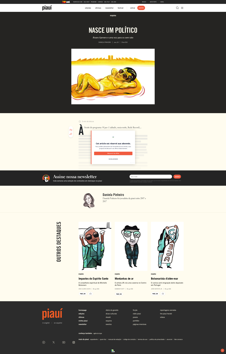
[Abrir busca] (177, 8)
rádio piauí (137, 313)
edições (88, 8)
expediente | (94, 339)
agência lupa (97, 333)
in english (46, 323)
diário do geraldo (112, 310)
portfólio (136, 321)
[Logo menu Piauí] (47, 8)
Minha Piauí (83, 321)
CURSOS (100, 2)
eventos (109, 324)
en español (58, 323)
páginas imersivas (139, 324)
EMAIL (162, 2)
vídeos (162, 317)
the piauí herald (166, 313)
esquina (109, 321)
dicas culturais (111, 313)
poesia (135, 317)
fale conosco (178, 339)
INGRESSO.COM (77, 2)
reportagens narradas (168, 310)
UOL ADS (113, 2)
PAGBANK (93, 2)
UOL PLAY (107, 2)
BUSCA (144, 2)
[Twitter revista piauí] (53, 342)
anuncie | (170, 339)
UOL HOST (87, 2)
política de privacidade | (157, 339)
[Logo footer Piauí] (58, 314)
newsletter (109, 8)
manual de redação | (115, 339)
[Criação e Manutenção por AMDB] (113, 350)
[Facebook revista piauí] (43, 342)
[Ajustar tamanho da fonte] (71, 130)
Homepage (83, 310)
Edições (81, 313)
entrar (132, 8)
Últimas (81, 317)
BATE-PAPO (153, 2)
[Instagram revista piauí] (73, 342)
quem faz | (104, 339)
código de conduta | (130, 339)
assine (177, 176)
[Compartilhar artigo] (71, 134)
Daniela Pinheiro (113, 194)
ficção (135, 310)
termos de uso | (143, 339)
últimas (98, 8)
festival (120, 8)
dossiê (108, 317)
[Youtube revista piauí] (63, 342)
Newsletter (83, 324)
